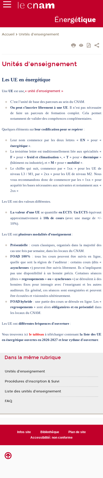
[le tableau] (28, 334)
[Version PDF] (89, 45)
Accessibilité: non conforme (51, 437)
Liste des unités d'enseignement (33, 391)
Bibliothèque (49, 432)
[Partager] (97, 46)
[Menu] (7, 5)
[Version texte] (81, 45)
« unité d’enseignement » (44, 91)
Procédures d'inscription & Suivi (32, 381)
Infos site (24, 432)
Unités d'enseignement (39, 34)
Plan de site (77, 432)
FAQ (8, 401)
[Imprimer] (73, 46)
